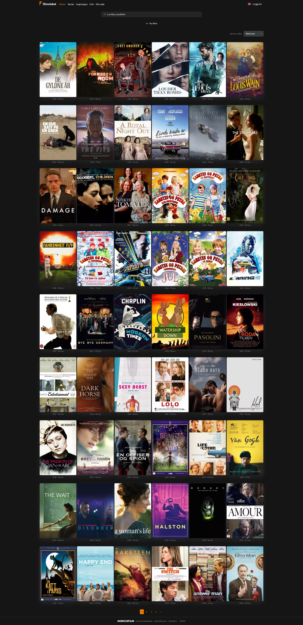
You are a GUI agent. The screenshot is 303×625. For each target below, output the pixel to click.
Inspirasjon (82, 4)
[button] (249, 4)
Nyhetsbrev (173, 621)
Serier (71, 4)
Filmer (62, 4)
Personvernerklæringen (144, 621)
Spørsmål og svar (160, 621)
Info (91, 4)
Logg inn (257, 3)
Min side (100, 4)
